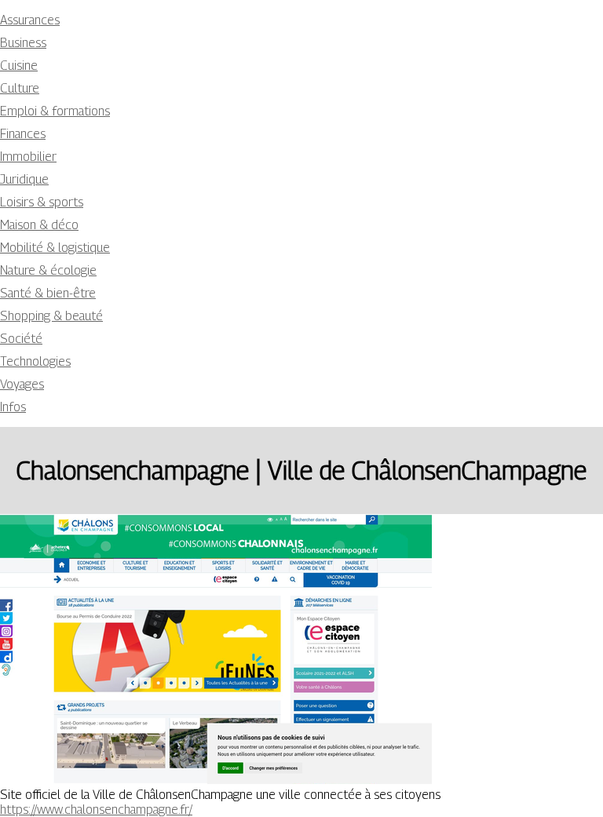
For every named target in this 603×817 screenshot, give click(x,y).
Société (21, 338)
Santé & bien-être (48, 293)
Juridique (24, 179)
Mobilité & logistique (55, 247)
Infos (13, 406)
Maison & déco (39, 224)
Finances (23, 133)
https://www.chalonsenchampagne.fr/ (96, 809)
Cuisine (19, 65)
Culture (19, 88)
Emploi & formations (55, 111)
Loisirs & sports (41, 202)
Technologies (35, 361)
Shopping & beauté (51, 315)
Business (23, 42)
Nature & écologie (48, 270)
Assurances (30, 20)
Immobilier (28, 156)
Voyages (22, 384)
